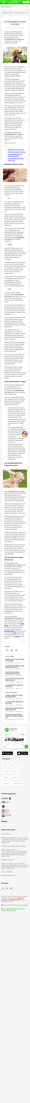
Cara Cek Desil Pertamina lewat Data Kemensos (14, 706)
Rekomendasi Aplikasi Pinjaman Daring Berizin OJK (14, 736)
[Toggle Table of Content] (5, 154)
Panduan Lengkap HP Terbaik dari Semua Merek (14, 723)
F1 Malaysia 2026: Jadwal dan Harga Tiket (14, 713)
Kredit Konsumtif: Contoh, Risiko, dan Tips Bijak (15, 687)
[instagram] (11, 679)
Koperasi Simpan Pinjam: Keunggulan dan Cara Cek (13, 700)
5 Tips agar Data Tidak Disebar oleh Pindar (14, 729)
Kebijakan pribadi (15, 927)
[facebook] (7, 679)
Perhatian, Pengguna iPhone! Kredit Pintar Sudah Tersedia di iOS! (14, 743)
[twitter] (16, 679)
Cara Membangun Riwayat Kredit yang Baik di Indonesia (13, 694)
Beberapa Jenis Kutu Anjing (16, 157)
